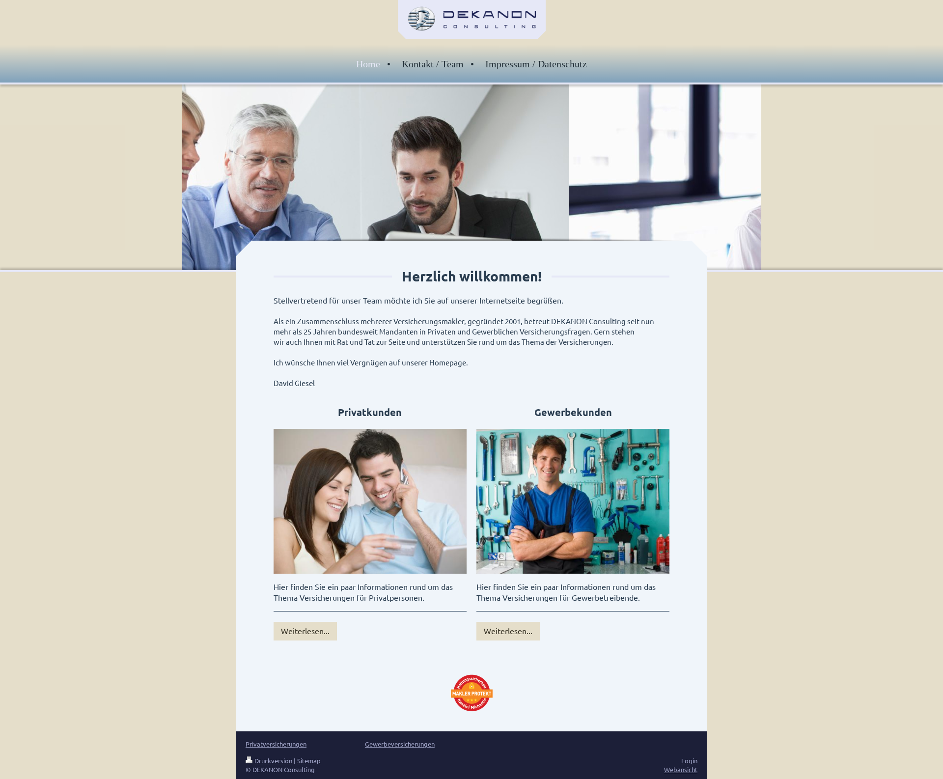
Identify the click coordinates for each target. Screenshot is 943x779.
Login (689, 760)
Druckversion (273, 760)
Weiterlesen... (305, 631)
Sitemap (309, 760)
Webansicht (680, 769)
